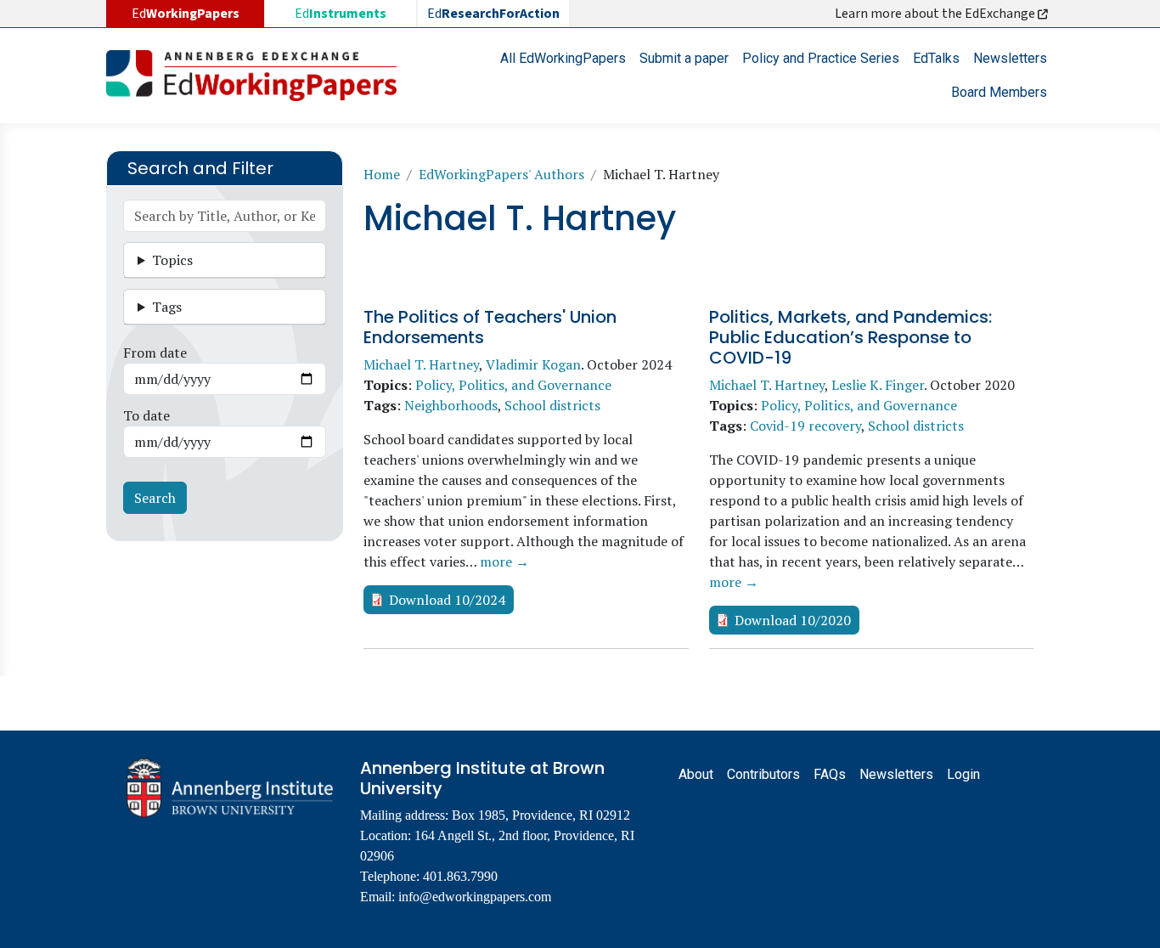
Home (381, 174)
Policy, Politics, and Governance (513, 384)
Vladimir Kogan (533, 364)
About (696, 774)
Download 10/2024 (447, 599)
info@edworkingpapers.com (474, 896)
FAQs (830, 774)
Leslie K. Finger (877, 384)
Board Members (999, 92)
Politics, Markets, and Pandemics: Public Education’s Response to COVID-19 (850, 337)
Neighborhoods (451, 405)
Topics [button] (172, 260)
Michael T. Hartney (421, 364)
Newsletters (1010, 58)
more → (504, 561)
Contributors (763, 774)
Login (963, 774)
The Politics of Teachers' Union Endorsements (490, 327)
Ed (340, 13)
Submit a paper (684, 58)
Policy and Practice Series (820, 58)
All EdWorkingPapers (563, 58)
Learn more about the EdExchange (936, 13)
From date (155, 352)
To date (146, 415)
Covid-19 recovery (805, 425)
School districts (552, 405)
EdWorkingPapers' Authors (501, 174)
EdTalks (936, 58)
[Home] (258, 75)
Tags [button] (167, 306)
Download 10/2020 (793, 620)
